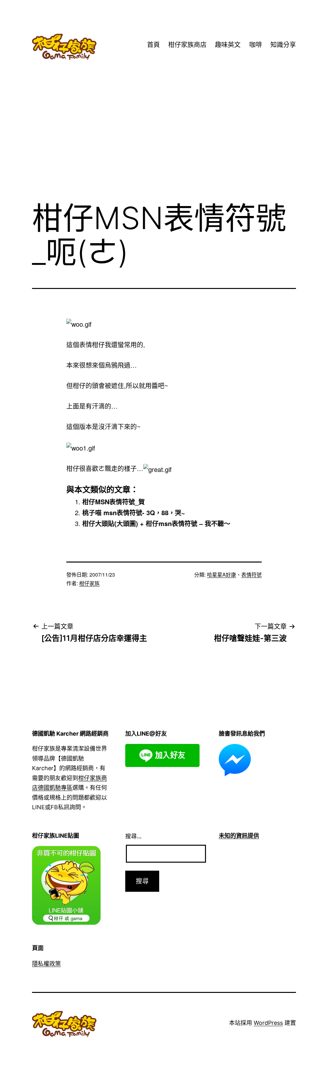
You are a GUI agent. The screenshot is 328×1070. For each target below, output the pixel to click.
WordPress (268, 1022)
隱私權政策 (46, 963)
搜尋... (133, 836)
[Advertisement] (164, 143)
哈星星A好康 (221, 574)
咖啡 (255, 45)
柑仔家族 (89, 583)
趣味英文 (228, 45)
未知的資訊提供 (239, 835)
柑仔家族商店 (187, 45)
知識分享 (283, 45)
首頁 (153, 45)
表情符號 (251, 574)
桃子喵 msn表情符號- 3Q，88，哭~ (133, 512)
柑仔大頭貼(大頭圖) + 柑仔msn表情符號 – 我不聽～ (156, 523)
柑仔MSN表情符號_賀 (113, 501)
